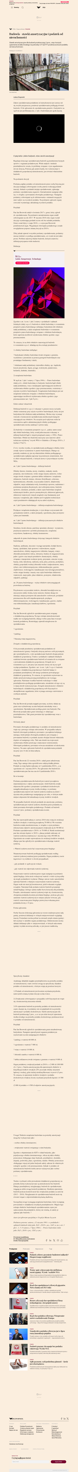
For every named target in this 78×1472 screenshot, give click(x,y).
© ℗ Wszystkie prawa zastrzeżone (24, 1239)
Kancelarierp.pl (56, 1434)
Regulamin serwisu (25, 1430)
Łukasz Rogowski (19, 97)
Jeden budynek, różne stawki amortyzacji (38, 156)
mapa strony (13, 1449)
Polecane (26, 1249)
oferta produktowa (38, 1449)
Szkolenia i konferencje (16, 1444)
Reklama (39, 1426)
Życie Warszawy (56, 1438)
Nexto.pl (54, 1430)
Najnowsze (39, 1249)
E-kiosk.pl (54, 1426)
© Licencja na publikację (21, 1237)
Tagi (50, 1249)
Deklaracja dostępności (27, 1434)
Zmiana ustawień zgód (27, 1428)
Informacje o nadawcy (26, 1432)
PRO (44, 7)
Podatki (27, 29)
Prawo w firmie (20, 29)
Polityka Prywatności (26, 1426)
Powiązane (13, 1249)
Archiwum (39, 1432)
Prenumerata (40, 1430)
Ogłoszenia (39, 1428)
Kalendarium (24, 1449)
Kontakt (11, 1428)
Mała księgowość (57, 1432)
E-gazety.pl (55, 1428)
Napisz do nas (13, 1430)
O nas (11, 1426)
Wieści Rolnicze (56, 1436)
